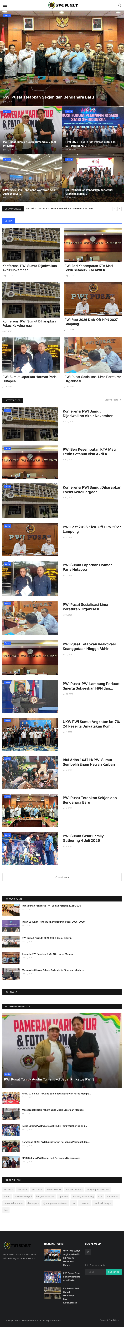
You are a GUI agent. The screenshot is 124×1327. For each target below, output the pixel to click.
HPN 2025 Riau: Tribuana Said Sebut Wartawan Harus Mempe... (56, 1093)
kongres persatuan (45, 1196)
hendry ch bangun (102, 1203)
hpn (6, 1210)
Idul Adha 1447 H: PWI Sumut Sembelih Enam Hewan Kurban (89, 762)
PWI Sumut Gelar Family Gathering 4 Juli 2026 (83, 838)
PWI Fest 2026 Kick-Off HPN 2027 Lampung (91, 322)
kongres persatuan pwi (98, 1189)
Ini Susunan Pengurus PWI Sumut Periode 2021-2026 (51, 905)
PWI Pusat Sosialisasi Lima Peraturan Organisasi (93, 379)
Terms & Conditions (109, 1320)
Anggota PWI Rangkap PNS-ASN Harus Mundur (48, 954)
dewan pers (33, 1203)
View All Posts (112, 399)
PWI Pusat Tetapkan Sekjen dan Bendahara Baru (90, 800)
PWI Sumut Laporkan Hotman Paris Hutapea (29, 379)
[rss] (88, 1252)
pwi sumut (37, 1189)
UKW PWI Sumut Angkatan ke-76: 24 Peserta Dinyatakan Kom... (91, 724)
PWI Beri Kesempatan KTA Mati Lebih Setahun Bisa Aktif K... (88, 268)
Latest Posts (12, 400)
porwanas (84, 1203)
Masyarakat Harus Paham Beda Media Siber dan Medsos (53, 970)
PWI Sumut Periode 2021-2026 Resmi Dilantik (47, 938)
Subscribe (113, 1271)
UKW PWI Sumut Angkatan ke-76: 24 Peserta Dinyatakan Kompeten (63, 208)
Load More (63, 877)
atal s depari (112, 1196)
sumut (7, 1196)
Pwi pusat (8, 1189)
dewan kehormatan (13, 1203)
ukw (100, 1196)
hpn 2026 (63, 1196)
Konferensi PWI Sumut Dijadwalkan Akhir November (29, 268)
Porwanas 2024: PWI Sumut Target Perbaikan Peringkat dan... (56, 1142)
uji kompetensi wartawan (55, 1203)
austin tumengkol (23, 1196)
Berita (8, 220)
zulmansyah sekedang (83, 1196)
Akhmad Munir (54, 1189)
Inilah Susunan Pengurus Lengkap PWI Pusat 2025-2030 (53, 921)
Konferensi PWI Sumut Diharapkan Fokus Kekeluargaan (29, 323)
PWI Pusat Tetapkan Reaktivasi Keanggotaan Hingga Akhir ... (89, 646)
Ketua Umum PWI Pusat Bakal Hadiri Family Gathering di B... (54, 1125)
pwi (73, 1203)
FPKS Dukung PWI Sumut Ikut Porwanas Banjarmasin (51, 1158)
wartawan (22, 1189)
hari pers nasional (74, 1189)
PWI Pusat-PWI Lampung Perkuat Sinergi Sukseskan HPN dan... (91, 686)
